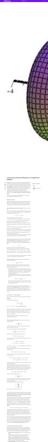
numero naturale (27, 218)
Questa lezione (9, 195)
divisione (8, 224)
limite (14, 260)
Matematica (38, 183)
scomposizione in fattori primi (20, 229)
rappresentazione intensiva (15, 213)
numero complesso (21, 310)
